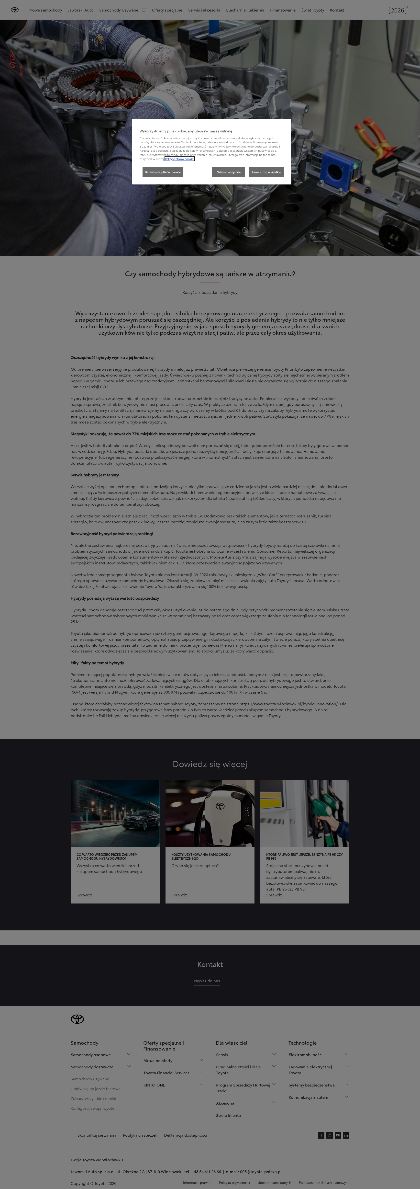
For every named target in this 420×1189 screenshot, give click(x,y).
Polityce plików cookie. (179, 159)
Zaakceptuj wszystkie (266, 172)
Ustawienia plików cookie (163, 172)
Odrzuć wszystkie (229, 172)
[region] (211, 151)
